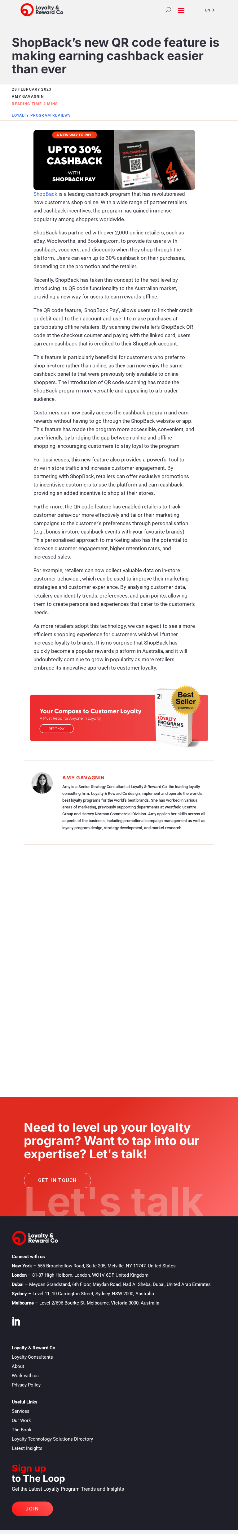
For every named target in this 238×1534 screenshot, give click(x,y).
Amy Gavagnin (83, 778)
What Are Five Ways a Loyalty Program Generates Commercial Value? (112, 980)
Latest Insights (27, 1448)
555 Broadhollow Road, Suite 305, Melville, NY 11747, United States (106, 1266)
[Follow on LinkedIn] (16, 1321)
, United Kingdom (90, 1275)
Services (20, 1411)
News (56, 1049)
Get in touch (57, 1180)
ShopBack (45, 194)
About (18, 1366)
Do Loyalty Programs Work (82, 935)
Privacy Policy (26, 1385)
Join (32, 1509)
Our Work (21, 1420)
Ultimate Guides (131, 935)
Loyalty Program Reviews (41, 115)
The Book (22, 1430)
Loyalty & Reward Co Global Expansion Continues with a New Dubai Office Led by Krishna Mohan (110, 1036)
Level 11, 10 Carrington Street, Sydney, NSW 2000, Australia (93, 1293)
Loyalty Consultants (32, 1357)
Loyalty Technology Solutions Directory (52, 1439)
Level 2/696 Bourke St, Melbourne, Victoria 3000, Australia (99, 1303)
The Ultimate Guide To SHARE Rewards (79, 926)
